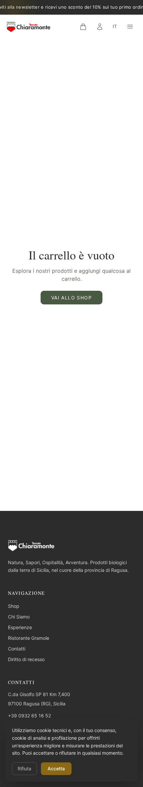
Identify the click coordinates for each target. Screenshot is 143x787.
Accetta (56, 768)
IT (115, 26)
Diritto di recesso (26, 659)
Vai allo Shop (71, 297)
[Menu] (130, 26)
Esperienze (20, 627)
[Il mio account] (99, 26)
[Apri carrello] (83, 26)
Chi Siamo (19, 616)
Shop (13, 606)
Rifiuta (24, 768)
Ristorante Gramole (28, 638)
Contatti (16, 648)
